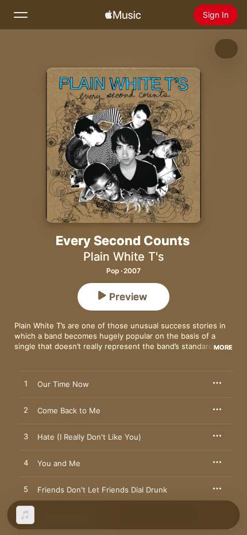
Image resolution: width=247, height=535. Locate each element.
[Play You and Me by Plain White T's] (25, 463)
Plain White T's (123, 256)
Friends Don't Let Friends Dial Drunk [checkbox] (102, 489)
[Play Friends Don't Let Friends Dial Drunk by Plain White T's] (25, 489)
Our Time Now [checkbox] (63, 384)
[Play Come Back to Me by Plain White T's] (25, 410)
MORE (223, 347)
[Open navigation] (20, 15)
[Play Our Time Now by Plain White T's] (25, 384)
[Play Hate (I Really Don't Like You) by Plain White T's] (25, 437)
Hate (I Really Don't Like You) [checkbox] (89, 436)
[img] (123, 15)
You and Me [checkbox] (58, 463)
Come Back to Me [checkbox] (69, 410)
